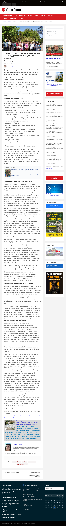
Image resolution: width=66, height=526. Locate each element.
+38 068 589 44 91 (31, 496)
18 (48, 505)
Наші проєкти (13, 18)
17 (46, 505)
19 (51, 505)
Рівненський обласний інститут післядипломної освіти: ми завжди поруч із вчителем (54, 84)
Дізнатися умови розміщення (54, 178)
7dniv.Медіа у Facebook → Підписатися (53, 206)
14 (57, 502)
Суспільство (22, 15)
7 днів (11, 523)
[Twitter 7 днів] (10, 4)
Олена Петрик (17, 461)
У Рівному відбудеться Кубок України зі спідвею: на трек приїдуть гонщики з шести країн (54, 117)
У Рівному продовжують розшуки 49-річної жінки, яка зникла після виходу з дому (54, 138)
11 (48, 502)
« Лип (46, 513)
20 (54, 505)
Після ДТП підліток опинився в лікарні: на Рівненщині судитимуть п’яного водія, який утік (54, 133)
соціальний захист (22, 464)
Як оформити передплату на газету (54, 94)
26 (51, 507)
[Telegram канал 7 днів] (13, 4)
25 (48, 507)
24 (46, 507)
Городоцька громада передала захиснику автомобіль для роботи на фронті (54, 165)
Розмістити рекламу (22, 1)
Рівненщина (32, 461)
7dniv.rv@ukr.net (29, 494)
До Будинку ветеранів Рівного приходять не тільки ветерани (12, 473)
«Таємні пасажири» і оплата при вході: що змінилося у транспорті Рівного (54, 122)
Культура (43, 15)
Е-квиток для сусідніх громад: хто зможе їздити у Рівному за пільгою (53, 160)
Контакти (14, 1)
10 (46, 502)
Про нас (9, 1)
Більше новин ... (49, 168)
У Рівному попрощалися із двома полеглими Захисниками (53, 154)
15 (59, 502)
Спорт (36, 15)
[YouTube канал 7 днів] (15, 4)
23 (62, 505)
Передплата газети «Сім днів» (54, 1)
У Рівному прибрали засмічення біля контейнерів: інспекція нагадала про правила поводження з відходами (27, 422)
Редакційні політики (31, 1)
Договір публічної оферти (42, 1)
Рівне (25, 461)
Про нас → (4, 494)
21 (57, 505)
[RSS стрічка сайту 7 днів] (8, 4)
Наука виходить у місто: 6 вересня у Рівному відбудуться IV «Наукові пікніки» (54, 144)
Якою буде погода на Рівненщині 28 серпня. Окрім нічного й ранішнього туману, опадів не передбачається (54, 111)
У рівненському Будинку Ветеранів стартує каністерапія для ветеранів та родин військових (32, 474)
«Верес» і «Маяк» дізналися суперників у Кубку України (54, 149)
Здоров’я (30, 15)
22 (59, 505)
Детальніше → (5, 506)
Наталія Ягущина (11, 66)
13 (54, 502)
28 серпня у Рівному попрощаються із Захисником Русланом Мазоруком (54, 128)
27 (54, 507)
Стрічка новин (51, 101)
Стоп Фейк (50, 15)
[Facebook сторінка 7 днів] (3, 4)
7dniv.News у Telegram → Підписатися (52, 266)
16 (62, 502)
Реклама (21, 18)
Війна (16, 15)
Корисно (5, 18)
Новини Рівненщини (7, 15)
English (62, 1)
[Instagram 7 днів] (5, 4)
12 (51, 502)
